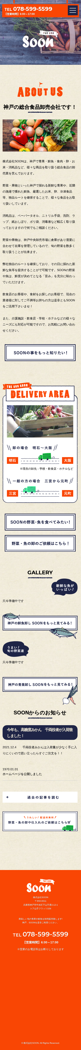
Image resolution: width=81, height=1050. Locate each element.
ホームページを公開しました (22, 774)
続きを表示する (40, 797)
